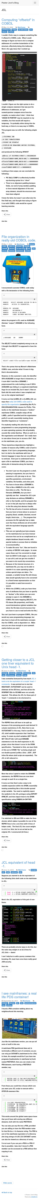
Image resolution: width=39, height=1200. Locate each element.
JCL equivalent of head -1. (18, 864)
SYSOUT (11, 32)
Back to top (7, 1192)
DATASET (19, 246)
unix (20, 872)
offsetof (4, 32)
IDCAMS (19, 673)
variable (28, 251)
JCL (31, 29)
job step (4, 251)
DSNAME (4, 248)
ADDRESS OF (6, 29)
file (17, 1003)
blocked (32, 244)
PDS (3, 1005)
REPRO (19, 675)
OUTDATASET (11, 675)
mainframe (12, 251)
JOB (3, 675)
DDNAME (26, 246)
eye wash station (23, 29)
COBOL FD (12, 246)
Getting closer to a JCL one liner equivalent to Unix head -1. (18, 663)
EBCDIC (12, 248)
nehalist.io (34, 1197)
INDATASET (27, 673)
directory (12, 1003)
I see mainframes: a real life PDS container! (19, 995)
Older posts (7, 1183)
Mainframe (21, 27)
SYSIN (25, 675)
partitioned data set (30, 1003)
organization (20, 251)
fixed (29, 248)
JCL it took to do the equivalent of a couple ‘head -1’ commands (19, 681)
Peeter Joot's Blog (10, 2)
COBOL (14, 29)
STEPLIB (9, 1005)
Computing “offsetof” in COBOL (18, 21)
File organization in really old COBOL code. (19, 238)
